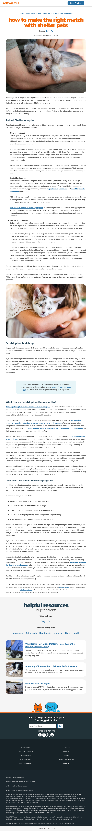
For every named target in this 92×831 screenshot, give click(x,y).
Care (67, 633)
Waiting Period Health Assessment (16, 786)
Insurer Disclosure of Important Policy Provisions (20, 782)
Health (76, 633)
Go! (60, 726)
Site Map (66, 764)
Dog (43, 621)
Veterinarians (26, 756)
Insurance (18, 633)
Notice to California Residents (15, 778)
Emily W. (49, 31)
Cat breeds (31, 633)
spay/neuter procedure (57, 189)
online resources (64, 587)
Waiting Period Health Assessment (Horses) (19, 790)
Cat (49, 621)
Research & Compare (26, 752)
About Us (66, 752)
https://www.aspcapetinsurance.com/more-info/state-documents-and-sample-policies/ (32, 796)
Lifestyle (58, 633)
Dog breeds (45, 633)
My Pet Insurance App (66, 760)
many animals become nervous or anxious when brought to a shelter (55, 428)
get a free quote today (26, 590)
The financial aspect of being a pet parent (26, 208)
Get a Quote (66, 747)
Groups (66, 756)
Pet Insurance (26, 747)
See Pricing (75, 3)
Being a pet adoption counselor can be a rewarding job (28, 407)
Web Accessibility (26, 764)
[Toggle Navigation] (88, 3)
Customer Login (26, 760)
